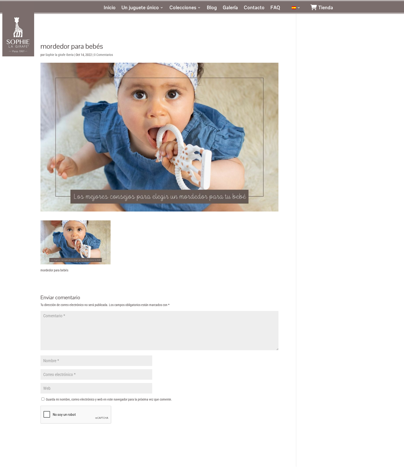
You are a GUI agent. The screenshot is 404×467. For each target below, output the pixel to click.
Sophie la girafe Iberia (59, 55)
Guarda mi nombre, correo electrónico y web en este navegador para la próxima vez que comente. (109, 399)
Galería (230, 8)
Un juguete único (140, 8)
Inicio (110, 8)
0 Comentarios (103, 55)
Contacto (254, 8)
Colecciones (183, 8)
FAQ (275, 8)
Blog (212, 8)
